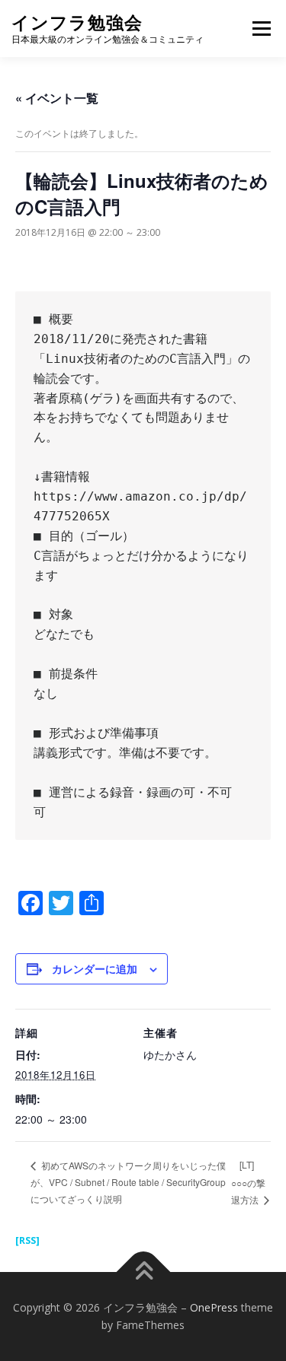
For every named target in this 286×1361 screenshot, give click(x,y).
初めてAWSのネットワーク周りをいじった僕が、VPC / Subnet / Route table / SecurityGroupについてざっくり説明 (128, 1182)
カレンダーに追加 (94, 968)
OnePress (214, 1307)
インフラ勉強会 (77, 22)
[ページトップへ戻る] (143, 1272)
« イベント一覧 (56, 98)
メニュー (261, 28)
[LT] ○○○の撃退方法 (248, 1181)
